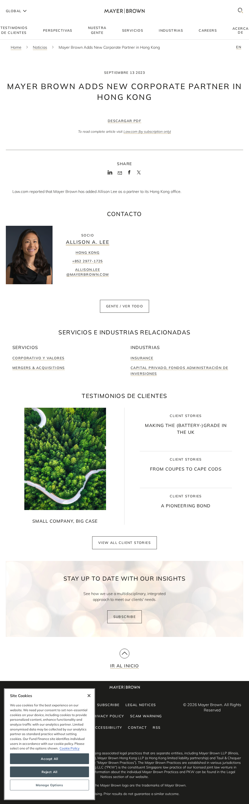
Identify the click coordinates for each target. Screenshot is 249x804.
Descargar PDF (124, 121)
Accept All (49, 759)
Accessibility (107, 727)
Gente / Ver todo (124, 306)
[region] (49, 744)
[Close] (89, 695)
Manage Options (49, 785)
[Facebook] (129, 173)
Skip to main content (24, 4)
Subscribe (124, 617)
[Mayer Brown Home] (124, 11)
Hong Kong (88, 252)
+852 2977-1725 (87, 261)
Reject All (49, 772)
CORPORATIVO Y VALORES (38, 358)
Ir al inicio (124, 666)
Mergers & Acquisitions (38, 368)
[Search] (240, 11)
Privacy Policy (107, 716)
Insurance (142, 358)
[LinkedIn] (110, 173)
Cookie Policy (70, 748)
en (238, 47)
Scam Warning (146, 716)
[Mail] (120, 173)
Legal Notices (140, 705)
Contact (137, 727)
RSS (156, 727)
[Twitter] (139, 174)
